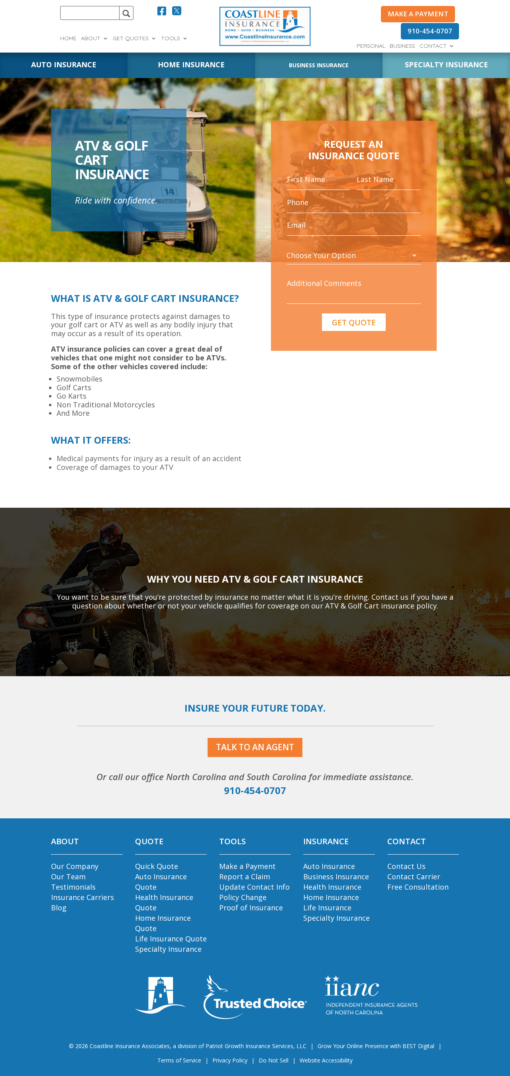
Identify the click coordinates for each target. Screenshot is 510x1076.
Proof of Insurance (251, 907)
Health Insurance (332, 887)
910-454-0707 (430, 30)
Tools (170, 38)
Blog (59, 907)
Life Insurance (327, 907)
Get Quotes (131, 38)
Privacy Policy (229, 1060)
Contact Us (406, 866)
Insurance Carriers (82, 897)
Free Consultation (418, 887)
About (90, 38)
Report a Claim (244, 876)
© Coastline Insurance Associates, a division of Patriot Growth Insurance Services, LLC (187, 1046)
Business (402, 46)
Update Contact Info (254, 887)
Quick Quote (156, 866)
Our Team (68, 876)
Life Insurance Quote (171, 938)
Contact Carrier (413, 876)
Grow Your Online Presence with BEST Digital (376, 1046)
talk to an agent (255, 747)
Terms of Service (179, 1060)
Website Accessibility (326, 1060)
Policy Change (243, 897)
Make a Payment (247, 866)
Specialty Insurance (168, 949)
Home (68, 38)
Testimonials (73, 887)
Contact (433, 46)
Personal (371, 46)
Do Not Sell (273, 1060)
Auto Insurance (329, 866)
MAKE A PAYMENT (418, 13)
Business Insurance (336, 876)
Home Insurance (331, 897)
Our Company (74, 866)
